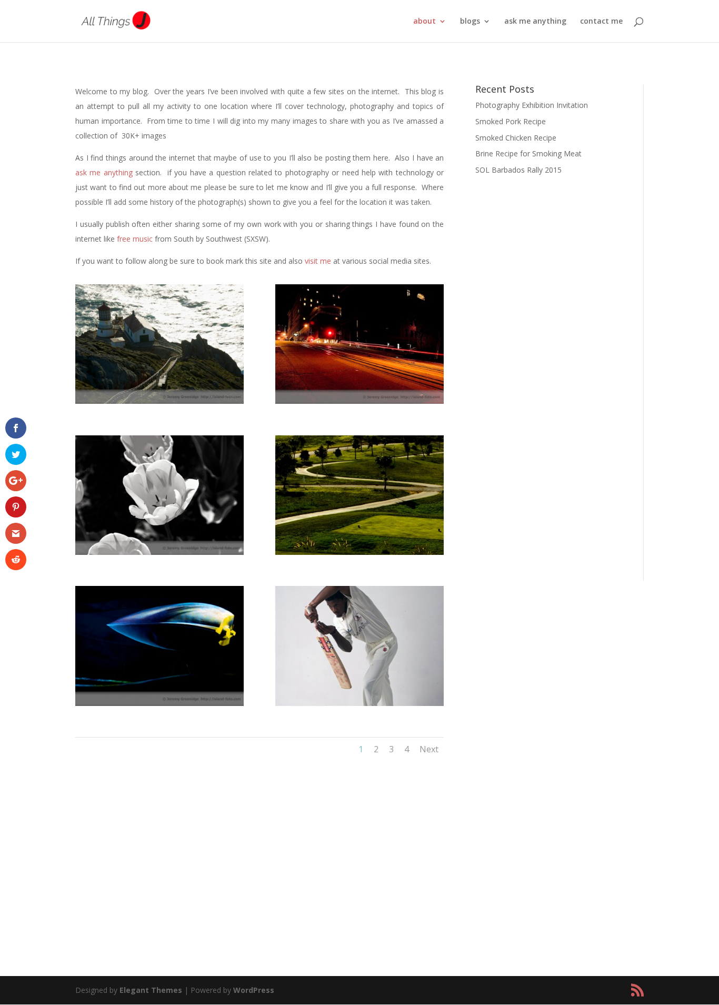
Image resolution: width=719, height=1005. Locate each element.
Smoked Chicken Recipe (515, 138)
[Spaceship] (159, 703)
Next (429, 749)
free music (135, 239)
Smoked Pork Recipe (510, 121)
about (424, 21)
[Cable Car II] (359, 401)
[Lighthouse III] (159, 401)
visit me (318, 261)
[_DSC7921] (359, 552)
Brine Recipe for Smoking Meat (528, 153)
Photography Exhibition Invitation (531, 105)
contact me (601, 21)
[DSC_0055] (159, 552)
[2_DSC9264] (359, 703)
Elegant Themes (150, 990)
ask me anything (535, 21)
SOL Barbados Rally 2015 (518, 170)
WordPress (253, 990)
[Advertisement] (551, 394)
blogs (470, 21)
